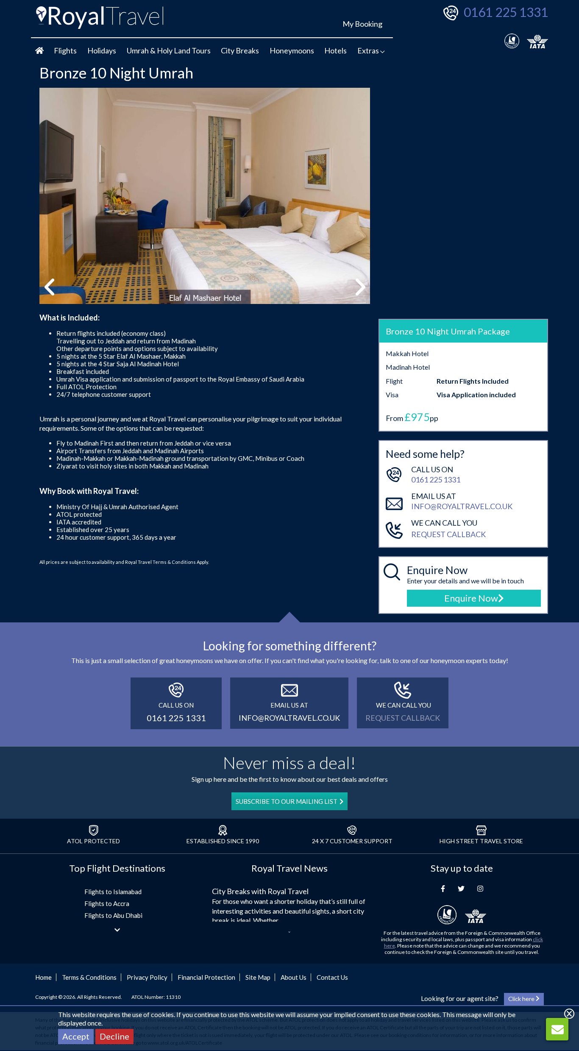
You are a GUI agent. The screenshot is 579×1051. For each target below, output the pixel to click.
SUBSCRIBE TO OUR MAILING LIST (286, 801)
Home (43, 977)
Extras (368, 50)
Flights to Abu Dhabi (113, 915)
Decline (114, 1036)
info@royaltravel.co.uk (461, 506)
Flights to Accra (106, 903)
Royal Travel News (289, 868)
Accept (75, 1036)
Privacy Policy (147, 977)
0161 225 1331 (506, 12)
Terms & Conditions (174, 562)
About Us (293, 977)
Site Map (257, 977)
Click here (522, 998)
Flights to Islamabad (113, 891)
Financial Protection (206, 977)
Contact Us (332, 977)
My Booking (362, 23)
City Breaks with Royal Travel (260, 891)
